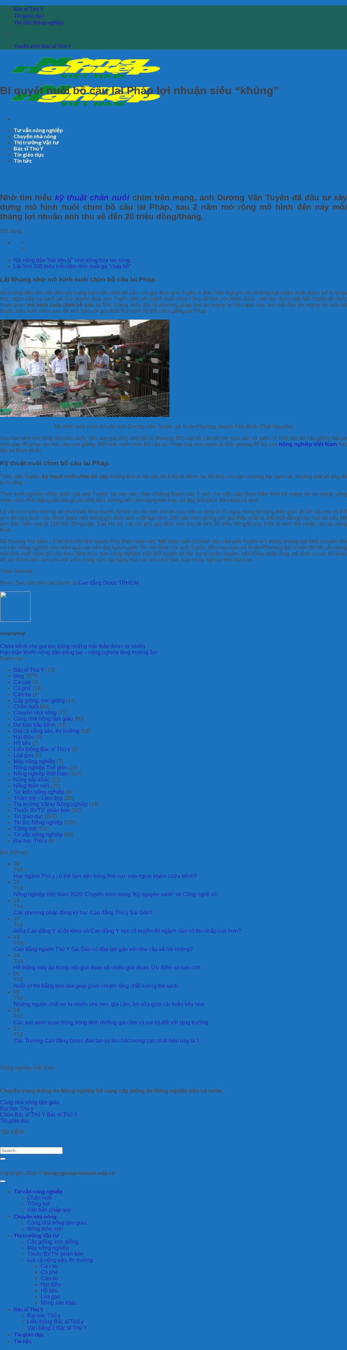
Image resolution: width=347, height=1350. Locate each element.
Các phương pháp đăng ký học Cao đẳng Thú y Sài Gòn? (83, 912)
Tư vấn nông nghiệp (38, 130)
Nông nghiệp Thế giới (40, 767)
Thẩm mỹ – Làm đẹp (38, 798)
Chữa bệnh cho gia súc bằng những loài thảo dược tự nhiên (72, 646)
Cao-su (22, 694)
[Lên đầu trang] (2, 1181)
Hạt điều (24, 737)
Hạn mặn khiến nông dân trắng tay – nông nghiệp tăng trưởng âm (78, 652)
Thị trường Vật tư (36, 142)
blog (19, 676)
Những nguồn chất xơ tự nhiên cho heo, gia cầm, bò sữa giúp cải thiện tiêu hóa (109, 1004)
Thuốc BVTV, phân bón (42, 810)
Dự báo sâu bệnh (35, 725)
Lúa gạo (23, 755)
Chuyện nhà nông (35, 136)
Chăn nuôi (26, 706)
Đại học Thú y (30, 841)
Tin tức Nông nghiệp (39, 22)
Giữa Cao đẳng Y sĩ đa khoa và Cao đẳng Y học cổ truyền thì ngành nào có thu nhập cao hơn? (127, 931)
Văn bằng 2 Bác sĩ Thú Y (57, 1328)
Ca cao (22, 682)
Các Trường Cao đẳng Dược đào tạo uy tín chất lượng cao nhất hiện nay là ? (106, 1041)
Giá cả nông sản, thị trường (46, 731)
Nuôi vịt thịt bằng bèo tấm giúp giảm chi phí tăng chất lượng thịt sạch (96, 986)
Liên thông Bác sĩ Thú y (42, 749)
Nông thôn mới (31, 786)
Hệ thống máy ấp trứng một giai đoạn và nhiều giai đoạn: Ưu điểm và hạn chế (107, 967)
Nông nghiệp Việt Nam (41, 774)
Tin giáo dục (29, 15)
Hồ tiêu (22, 743)
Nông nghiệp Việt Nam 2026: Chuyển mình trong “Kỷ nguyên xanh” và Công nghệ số (115, 894)
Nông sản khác (32, 780)
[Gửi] (2, 1159)
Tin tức (23, 160)
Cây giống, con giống (39, 700)
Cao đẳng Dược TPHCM (108, 583)
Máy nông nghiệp (34, 761)
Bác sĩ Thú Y (28, 8)
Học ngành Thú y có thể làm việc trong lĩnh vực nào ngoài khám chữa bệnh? (105, 876)
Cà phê (22, 688)
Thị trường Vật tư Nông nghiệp (51, 804)
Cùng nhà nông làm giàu (43, 719)
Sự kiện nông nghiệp (39, 792)
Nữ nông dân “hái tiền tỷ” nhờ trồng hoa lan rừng (72, 260)
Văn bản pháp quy (49, 1210)
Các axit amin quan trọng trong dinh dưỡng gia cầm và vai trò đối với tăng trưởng (111, 1022)
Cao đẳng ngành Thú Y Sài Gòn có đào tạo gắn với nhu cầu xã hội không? (103, 949)
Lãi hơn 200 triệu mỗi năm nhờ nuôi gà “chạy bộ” (72, 266)
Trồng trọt (25, 828)
